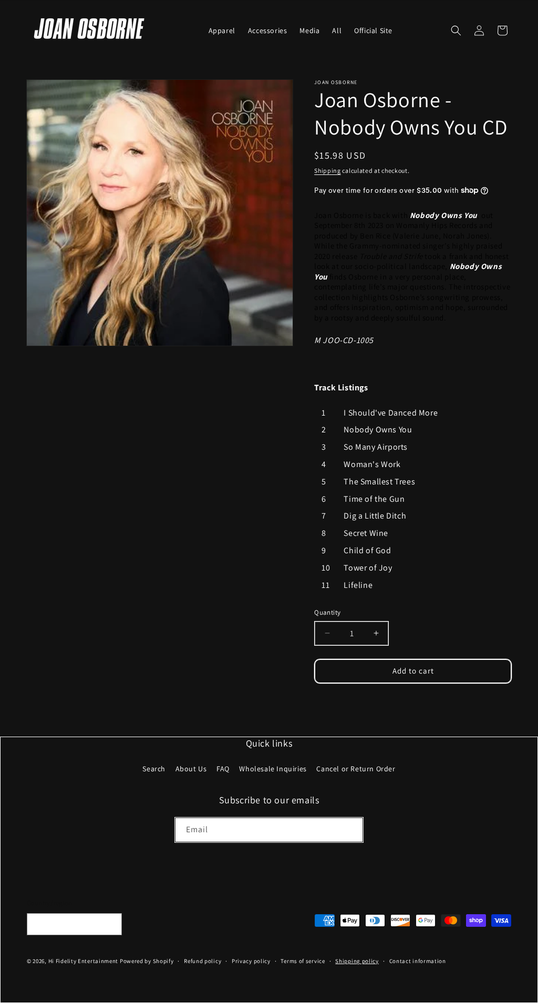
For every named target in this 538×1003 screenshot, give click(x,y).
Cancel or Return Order (355, 768)
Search (153, 768)
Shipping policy (357, 961)
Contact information (417, 961)
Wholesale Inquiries (272, 768)
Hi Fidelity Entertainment (83, 961)
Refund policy (202, 961)
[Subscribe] (351, 830)
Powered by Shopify (147, 961)
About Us (191, 768)
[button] (456, 30)
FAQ (223, 768)
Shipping (327, 170)
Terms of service (303, 961)
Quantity (327, 612)
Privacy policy (251, 961)
